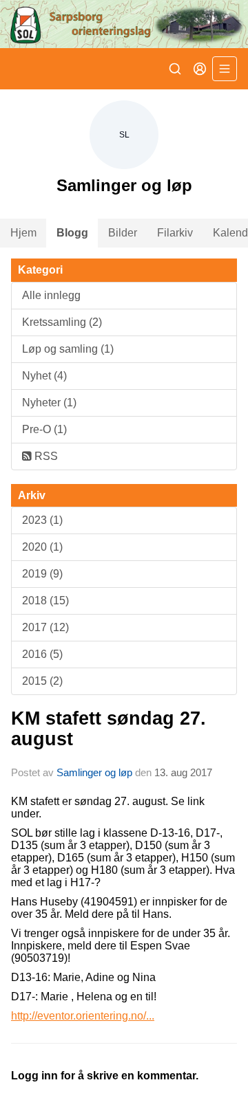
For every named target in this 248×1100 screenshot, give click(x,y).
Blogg (72, 233)
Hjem (23, 233)
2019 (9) (42, 574)
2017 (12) (45, 627)
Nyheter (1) (49, 402)
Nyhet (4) (44, 376)
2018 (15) (45, 600)
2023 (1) (42, 520)
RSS (45, 456)
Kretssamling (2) (62, 322)
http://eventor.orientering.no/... (82, 1016)
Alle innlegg (51, 295)
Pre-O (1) (44, 429)
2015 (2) (42, 681)
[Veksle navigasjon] (224, 68)
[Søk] (175, 68)
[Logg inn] (199, 68)
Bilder (122, 233)
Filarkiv (175, 233)
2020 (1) (42, 547)
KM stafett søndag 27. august (108, 728)
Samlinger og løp (94, 772)
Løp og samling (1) (68, 349)
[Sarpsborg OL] (124, 24)
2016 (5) (42, 654)
